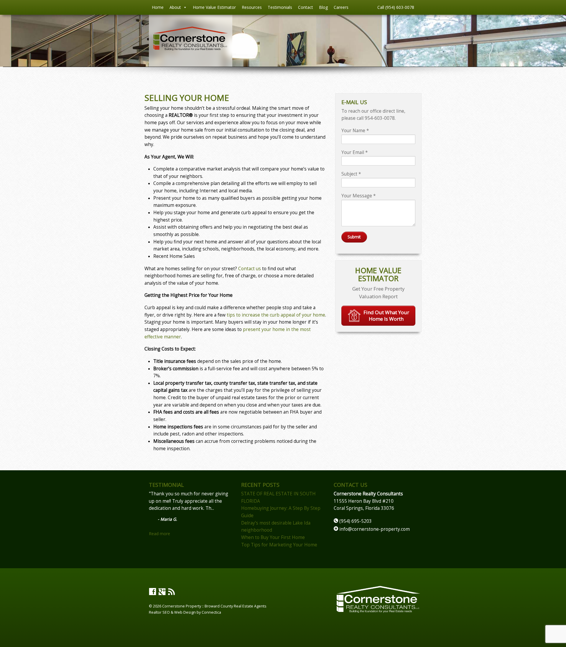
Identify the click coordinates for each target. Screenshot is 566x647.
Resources (252, 7)
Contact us (249, 269)
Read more (159, 533)
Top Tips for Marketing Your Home (279, 545)
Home (158, 7)
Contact (305, 7)
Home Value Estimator (214, 7)
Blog (323, 7)
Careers (341, 7)
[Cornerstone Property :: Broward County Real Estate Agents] (190, 49)
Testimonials (280, 7)
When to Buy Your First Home (273, 537)
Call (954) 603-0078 (395, 7)
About (175, 7)
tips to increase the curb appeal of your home (276, 315)
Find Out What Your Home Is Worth (386, 315)
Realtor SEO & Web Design (172, 612)
